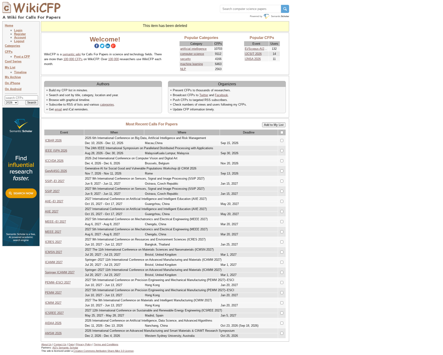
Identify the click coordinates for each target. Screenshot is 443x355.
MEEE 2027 (53, 232)
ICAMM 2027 (54, 262)
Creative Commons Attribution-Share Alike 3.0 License (103, 350)
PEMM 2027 (53, 292)
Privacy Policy (84, 344)
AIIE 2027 (51, 211)
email (58, 109)
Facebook (221, 95)
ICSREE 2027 (54, 313)
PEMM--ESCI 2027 (58, 282)
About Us (46, 344)
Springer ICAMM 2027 (60, 272)
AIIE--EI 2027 (54, 201)
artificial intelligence (193, 48)
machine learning (191, 64)
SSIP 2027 (52, 191)
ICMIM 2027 (53, 303)
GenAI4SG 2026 (56, 171)
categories (107, 104)
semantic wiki (72, 54)
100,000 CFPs (73, 59)
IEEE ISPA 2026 (56, 150)
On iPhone (12, 83)
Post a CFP (22, 56)
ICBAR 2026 (53, 140)
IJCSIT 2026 (253, 54)
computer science (192, 54)
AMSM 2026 (53, 333)
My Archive (13, 77)
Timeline (20, 72)
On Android (13, 89)
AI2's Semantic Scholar (65, 347)
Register (20, 34)
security (185, 59)
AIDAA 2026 (53, 323)
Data (71, 344)
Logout (19, 41)
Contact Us (60, 344)
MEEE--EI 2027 (55, 221)
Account (20, 37)
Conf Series (13, 61)
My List (10, 67)
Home (9, 25)
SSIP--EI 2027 (54, 181)
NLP (183, 69)
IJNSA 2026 (253, 59)
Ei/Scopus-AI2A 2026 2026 (263, 48)
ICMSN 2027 (53, 252)
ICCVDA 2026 (54, 161)
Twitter (203, 95)
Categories (12, 45)
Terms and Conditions (106, 344)
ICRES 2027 (53, 242)
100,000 (113, 59)
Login (18, 30)
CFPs (8, 51)
